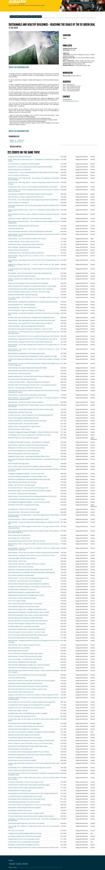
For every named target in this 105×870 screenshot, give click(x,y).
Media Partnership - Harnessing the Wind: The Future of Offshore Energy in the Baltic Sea (30, 323)
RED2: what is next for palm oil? (16, 830)
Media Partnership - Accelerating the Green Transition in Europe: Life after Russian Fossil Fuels (31, 555)
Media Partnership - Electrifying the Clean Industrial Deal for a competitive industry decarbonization (32, 302)
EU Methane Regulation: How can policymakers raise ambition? (24, 626)
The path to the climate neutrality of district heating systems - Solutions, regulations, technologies (32, 356)
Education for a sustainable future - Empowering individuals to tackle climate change (29, 479)
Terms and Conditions (32, 867)
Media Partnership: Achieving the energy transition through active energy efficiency (28, 584)
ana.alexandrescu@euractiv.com (71, 101)
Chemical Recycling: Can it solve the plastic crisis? (20, 749)
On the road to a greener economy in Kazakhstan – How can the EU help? (26, 632)
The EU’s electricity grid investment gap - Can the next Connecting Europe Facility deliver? (30, 231)
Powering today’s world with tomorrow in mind (19, 810)
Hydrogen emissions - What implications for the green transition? (24, 426)
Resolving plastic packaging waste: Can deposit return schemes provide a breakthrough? (30, 754)
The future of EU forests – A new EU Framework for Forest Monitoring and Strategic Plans (30, 415)
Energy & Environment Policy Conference (18, 250)
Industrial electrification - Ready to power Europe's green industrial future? (26, 326)
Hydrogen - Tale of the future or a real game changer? (21, 485)
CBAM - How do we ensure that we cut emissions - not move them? (25, 603)
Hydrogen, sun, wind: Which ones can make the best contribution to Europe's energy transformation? (33, 695)
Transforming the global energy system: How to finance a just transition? (26, 823)
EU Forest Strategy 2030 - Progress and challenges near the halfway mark (26, 310)
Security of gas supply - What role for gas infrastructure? (22, 558)
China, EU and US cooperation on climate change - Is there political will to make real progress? (31, 680)
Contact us (58, 867)
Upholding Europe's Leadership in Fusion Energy (20, 412)
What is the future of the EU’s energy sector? (19, 535)
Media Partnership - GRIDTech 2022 (17, 561)
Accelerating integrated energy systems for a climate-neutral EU (24, 802)
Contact (29, 16)
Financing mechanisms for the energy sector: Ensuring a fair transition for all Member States (31, 740)
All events (25, 864)
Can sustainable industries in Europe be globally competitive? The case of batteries (28, 752)
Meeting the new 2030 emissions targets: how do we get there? (24, 735)
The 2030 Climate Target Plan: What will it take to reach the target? (25, 737)
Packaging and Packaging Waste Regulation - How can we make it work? (26, 473)
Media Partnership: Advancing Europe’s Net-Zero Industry (22, 482)
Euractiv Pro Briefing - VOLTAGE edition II (18, 202)
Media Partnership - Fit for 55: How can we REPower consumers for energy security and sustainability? (33, 552)
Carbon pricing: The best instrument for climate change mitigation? (24, 723)
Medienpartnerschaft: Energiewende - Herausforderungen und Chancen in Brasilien (28, 612)
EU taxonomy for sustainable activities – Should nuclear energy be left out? (26, 629)
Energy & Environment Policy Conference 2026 (19, 156)
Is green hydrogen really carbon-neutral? (18, 650)
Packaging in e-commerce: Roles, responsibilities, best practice (23, 844)
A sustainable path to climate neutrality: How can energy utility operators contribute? (29, 705)
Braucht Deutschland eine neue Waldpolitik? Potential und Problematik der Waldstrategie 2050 (31, 572)
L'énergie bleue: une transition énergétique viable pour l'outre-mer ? (25, 833)
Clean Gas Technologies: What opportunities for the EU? (22, 716)
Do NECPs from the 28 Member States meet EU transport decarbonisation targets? (29, 785)
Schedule (23, 16)
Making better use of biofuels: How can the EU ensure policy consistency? (26, 448)
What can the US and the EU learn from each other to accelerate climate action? (28, 686)
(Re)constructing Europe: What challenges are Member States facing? (25, 618)
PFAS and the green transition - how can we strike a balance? (23, 423)
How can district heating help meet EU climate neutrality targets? (24, 450)
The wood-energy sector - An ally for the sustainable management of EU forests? (28, 519)
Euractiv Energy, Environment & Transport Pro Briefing (21, 276)
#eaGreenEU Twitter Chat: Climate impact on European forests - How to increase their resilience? (32, 385)
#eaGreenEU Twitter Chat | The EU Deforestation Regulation (23, 437)
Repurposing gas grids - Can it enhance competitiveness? (22, 307)
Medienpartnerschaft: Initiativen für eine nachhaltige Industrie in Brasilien (26, 595)
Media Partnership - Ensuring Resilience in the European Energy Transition (26, 353)
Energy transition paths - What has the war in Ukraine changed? (24, 512)
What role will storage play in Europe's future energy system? (23, 453)
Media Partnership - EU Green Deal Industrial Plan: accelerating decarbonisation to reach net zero (32, 496)
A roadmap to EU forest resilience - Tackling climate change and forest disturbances (29, 382)
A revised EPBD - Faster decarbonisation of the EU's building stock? (25, 581)
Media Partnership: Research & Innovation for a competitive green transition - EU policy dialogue (32, 286)
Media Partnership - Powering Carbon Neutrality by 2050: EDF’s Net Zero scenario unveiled (30, 409)
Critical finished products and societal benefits (19, 169)
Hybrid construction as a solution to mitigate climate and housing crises (26, 197)
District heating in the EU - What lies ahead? (19, 538)
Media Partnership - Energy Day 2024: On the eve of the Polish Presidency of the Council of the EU (32, 339)
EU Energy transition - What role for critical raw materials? (22, 509)
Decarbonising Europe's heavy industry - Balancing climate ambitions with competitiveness (30, 289)
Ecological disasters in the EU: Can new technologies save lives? (24, 839)
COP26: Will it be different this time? (17, 677)
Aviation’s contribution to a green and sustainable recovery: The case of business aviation (30, 743)
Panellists (17, 16)
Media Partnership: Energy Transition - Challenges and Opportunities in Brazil (27, 609)
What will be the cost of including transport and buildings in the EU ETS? (26, 667)
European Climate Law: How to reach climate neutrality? (22, 760)
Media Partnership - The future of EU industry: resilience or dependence (26, 402)
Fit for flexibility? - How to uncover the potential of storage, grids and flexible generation (30, 273)
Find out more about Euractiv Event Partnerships (82, 2)
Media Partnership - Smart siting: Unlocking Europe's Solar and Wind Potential (27, 368)
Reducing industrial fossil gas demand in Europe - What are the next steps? (26, 541)
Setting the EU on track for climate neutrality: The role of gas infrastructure (26, 707)
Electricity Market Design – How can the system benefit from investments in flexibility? (29, 490)
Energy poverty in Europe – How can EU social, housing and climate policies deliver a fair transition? (32, 187)
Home (11, 16)
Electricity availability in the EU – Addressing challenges (21, 304)
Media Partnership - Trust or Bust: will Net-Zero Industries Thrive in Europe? (27, 238)
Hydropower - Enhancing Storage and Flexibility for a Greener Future (25, 387)
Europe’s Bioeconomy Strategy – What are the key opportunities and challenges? (28, 283)
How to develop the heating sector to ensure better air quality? (23, 606)
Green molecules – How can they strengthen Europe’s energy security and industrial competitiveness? (33, 199)
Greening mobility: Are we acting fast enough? (19, 790)
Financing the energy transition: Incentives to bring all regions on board (25, 782)
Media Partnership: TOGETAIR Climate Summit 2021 (21, 692)
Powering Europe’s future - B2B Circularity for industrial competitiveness (26, 253)
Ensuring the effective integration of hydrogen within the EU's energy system (27, 623)
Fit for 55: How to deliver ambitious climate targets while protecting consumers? (28, 635)
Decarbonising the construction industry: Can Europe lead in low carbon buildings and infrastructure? (33, 793)
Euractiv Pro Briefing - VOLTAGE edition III (18, 175)
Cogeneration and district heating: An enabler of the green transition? (25, 683)
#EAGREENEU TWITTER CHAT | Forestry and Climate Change (23, 505)
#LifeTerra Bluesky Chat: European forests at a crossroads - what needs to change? (29, 291)
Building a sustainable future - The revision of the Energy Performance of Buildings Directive (31, 376)
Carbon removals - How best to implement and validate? (22, 598)
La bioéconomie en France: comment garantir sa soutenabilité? (24, 842)
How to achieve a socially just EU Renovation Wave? (21, 575)
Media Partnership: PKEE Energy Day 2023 (18, 463)
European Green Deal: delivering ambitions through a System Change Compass (28, 746)
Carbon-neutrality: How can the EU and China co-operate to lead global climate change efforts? (31, 702)
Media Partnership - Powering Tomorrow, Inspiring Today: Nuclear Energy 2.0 (27, 395)
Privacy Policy (50, 867)
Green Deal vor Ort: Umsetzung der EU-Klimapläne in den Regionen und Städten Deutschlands (31, 732)
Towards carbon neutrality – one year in (18, 710)
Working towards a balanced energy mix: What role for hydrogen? (24, 807)
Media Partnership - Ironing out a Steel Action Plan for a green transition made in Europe (30, 342)
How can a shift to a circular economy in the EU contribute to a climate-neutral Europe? (30, 466)
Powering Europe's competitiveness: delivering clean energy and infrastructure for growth (30, 194)
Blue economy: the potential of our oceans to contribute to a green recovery (27, 689)
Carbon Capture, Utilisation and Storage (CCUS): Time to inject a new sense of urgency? (30, 804)
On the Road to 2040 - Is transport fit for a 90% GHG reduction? (24, 164)
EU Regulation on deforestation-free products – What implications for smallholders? (29, 442)
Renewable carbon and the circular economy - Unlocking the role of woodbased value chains (31, 317)
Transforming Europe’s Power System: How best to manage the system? (26, 813)
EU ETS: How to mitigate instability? (17, 601)
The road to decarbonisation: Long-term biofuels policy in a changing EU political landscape (30, 816)
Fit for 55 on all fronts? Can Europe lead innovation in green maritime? (25, 653)
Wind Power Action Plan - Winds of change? (19, 429)
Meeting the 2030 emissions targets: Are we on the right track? (23, 729)
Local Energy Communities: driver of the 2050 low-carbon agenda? (24, 836)
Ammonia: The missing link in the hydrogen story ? (20, 757)
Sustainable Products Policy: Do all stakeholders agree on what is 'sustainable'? (27, 713)
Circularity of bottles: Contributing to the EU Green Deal (22, 589)
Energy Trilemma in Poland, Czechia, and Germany (20, 566)
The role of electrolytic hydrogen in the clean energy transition (23, 637)
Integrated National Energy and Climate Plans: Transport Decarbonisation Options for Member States (33, 847)
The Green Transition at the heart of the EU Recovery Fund (23, 770)
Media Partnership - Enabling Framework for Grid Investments (23, 225)
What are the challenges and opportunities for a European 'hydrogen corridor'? (27, 476)
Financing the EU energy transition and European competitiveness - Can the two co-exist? (30, 329)
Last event (18, 864)
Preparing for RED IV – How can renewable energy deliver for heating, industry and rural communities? (33, 172)
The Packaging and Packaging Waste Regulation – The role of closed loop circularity (29, 502)
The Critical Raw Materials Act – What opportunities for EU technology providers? (28, 488)
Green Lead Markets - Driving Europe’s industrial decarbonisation (24, 247)
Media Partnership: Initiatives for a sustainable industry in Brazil (24, 592)
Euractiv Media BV (21, 867)
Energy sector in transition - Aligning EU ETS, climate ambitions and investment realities (30, 218)
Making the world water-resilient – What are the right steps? (23, 294)
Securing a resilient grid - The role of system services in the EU (23, 241)
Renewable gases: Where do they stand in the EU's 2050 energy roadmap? (26, 799)
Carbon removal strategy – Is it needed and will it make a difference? (25, 659)
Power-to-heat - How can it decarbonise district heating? (22, 379)
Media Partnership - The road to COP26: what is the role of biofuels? (25, 656)
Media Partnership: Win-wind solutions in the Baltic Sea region (23, 370)
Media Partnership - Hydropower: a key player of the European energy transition (28, 445)
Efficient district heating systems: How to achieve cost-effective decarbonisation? (28, 615)
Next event (12, 864)
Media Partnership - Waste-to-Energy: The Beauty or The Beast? (24, 645)
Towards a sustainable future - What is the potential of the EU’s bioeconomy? (27, 420)
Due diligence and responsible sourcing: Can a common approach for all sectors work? (29, 586)
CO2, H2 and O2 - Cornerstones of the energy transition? (22, 493)
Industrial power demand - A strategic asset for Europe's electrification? (26, 244)
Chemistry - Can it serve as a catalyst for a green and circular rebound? (25, 726)
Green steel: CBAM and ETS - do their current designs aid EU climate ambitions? (28, 620)
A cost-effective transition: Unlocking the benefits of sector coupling (25, 796)
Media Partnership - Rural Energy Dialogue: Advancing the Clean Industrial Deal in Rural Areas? (31, 320)
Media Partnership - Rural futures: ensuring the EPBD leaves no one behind (26, 564)
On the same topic (36, 16)
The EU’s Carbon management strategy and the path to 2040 (23, 418)
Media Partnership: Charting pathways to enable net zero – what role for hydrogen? (29, 665)
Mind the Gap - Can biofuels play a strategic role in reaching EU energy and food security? (30, 569)
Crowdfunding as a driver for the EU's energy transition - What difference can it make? (29, 435)
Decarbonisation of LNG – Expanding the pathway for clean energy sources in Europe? (29, 767)
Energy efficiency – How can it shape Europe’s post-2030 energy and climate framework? (30, 166)
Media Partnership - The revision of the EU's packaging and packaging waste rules (28, 578)
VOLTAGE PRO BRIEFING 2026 (16, 228)
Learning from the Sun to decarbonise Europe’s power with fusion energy (26, 499)
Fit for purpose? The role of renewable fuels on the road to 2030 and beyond (27, 675)
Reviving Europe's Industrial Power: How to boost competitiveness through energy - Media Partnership (33, 336)
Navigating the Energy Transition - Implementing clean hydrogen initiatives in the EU (29, 456)
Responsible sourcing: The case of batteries (19, 648)
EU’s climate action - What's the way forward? (19, 373)
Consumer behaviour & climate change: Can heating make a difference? (26, 787)
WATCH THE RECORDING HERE (19, 67)
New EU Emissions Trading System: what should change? (22, 662)
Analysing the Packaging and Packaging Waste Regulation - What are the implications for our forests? (33, 432)
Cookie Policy (43, 867)
